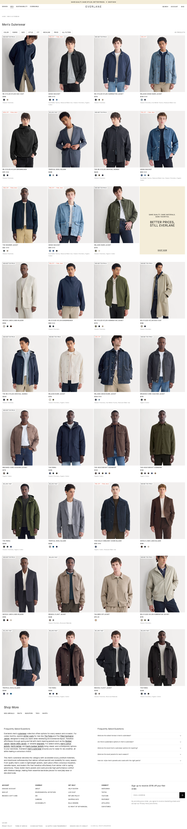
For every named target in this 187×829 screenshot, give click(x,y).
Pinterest (105, 799)
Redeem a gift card (9, 796)
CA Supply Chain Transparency (56, 826)
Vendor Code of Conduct (79, 826)
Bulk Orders (73, 803)
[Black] (4, 175)
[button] (182, 6)
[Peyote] (4, 326)
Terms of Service (21, 826)
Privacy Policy (145, 804)
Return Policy (74, 796)
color (6, 32)
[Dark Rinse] (145, 99)
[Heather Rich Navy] (105, 473)
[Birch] (99, 250)
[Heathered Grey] (53, 175)
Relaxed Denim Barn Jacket (151, 94)
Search (165, 7)
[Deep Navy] (4, 99)
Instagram (106, 789)
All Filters (66, 32)
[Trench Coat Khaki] (7, 99)
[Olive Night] (99, 99)
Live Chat (72, 792)
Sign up (5, 792)
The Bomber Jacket (10, 245)
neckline (46, 32)
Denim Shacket (54, 94)
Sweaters (29, 713)
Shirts (44, 713)
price (56, 32)
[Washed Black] (50, 99)
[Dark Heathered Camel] (109, 473)
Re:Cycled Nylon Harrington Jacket (108, 94)
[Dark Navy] (56, 175)
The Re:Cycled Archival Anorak (106, 169)
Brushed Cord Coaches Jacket (152, 394)
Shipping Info (73, 799)
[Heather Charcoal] (53, 620)
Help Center (73, 789)
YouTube (105, 796)
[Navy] (50, 473)
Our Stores (106, 807)
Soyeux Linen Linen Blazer (13, 320)
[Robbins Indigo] (141, 99)
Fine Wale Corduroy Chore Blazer (107, 541)
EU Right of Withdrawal (77, 807)
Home (4, 16)
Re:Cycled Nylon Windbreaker (15, 169)
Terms (155, 804)
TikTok (104, 792)
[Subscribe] (182, 795)
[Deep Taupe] (145, 399)
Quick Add (23, 88)
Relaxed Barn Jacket (102, 245)
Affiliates (105, 803)
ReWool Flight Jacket (57, 614)
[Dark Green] (56, 473)
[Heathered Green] (102, 473)
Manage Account (9, 789)
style (30, 32)
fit (38, 32)
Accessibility (40, 803)
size (23, 32)
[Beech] (99, 175)
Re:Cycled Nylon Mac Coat (13, 94)
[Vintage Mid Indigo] (56, 99)
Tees (37, 713)
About (37, 789)
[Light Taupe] (95, 620)
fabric (15, 32)
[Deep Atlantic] (53, 99)
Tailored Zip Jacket (102, 614)
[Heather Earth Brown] (95, 473)
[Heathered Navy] (50, 175)
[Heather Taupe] (50, 620)
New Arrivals (9, 713)
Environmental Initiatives (45, 792)
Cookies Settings (36, 826)
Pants (19, 713)
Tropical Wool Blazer (57, 169)
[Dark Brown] (10, 326)
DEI (36, 796)
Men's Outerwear (13, 16)
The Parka (52, 467)
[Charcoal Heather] (99, 473)
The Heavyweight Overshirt (105, 467)
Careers (38, 799)
